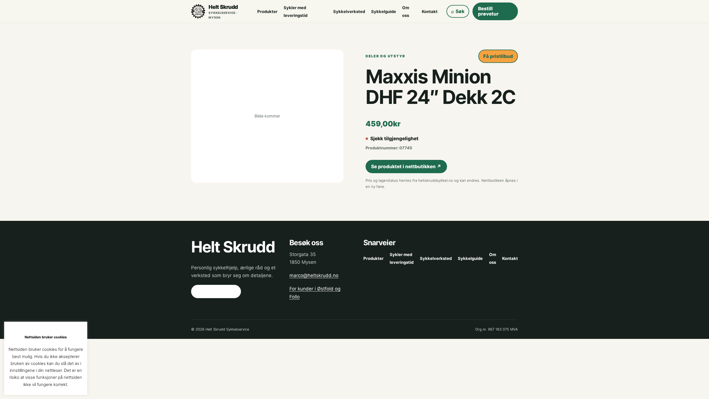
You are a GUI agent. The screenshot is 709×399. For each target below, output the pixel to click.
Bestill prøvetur (488, 11)
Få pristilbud (498, 56)
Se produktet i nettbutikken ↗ (406, 166)
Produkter (267, 11)
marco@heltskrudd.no (313, 275)
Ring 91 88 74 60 (216, 291)
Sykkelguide (383, 11)
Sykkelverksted (349, 11)
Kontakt (430, 11)
